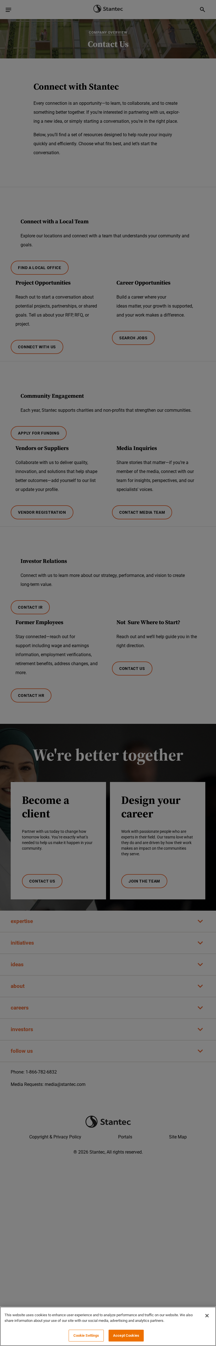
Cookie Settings (86, 1335)
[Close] (207, 1315)
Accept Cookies (126, 1335)
